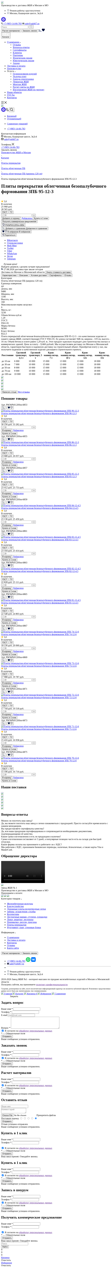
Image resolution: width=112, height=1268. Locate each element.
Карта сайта (13, 948)
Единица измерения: (11, 283)
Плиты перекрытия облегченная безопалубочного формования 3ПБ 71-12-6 (39, 729)
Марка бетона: (8, 325)
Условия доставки (39, 275)
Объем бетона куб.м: (11, 315)
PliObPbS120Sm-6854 (14, 225)
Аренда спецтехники (23, 79)
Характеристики (9, 275)
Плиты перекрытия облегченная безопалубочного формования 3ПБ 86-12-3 (39, 445)
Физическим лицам (22, 58)
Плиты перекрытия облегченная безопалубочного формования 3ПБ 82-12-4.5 (39, 571)
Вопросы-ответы (21, 47)
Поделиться (9, 235)
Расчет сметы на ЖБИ (24, 87)
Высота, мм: (7, 299)
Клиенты (17, 52)
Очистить (6, 1260)
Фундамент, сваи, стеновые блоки (24, 927)
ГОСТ (4, 212)
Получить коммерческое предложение (19, 221)
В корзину (6, 430)
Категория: (6, 278)
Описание (23, 275)
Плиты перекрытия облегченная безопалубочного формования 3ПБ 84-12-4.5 (39, 508)
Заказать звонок (30, 31)
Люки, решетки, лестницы (20, 919)
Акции (16, 63)
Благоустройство (15, 906)
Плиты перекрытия (16, 925)
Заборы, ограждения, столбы (21, 911)
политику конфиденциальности (52, 984)
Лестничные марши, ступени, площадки (27, 917)
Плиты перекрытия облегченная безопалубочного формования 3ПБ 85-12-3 (39, 476)
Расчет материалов (11, 31)
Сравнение (60, 993)
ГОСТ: (4, 320)
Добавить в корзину (11, 218)
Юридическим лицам (23, 60)
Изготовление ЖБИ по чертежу (28, 89)
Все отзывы (24, 392)
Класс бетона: (8, 331)
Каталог (19, 993)
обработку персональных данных (35, 1031)
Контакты (12, 97)
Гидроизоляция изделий (25, 74)
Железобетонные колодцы (20, 903)
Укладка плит (19, 76)
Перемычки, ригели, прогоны (22, 922)
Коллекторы (13, 914)
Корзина (31, 993)
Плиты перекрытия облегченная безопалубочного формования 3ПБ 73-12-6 (39, 666)
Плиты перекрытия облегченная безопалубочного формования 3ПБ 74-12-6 (39, 634)
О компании (13, 42)
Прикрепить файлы (46, 1115)
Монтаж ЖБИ (20, 84)
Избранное (46, 993)
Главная (8, 993)
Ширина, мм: (7, 294)
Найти (5, 1247)
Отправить (7, 1121)
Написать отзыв (9, 392)
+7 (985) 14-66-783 (12, 23)
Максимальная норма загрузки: (16, 304)
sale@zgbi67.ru (31, 23)
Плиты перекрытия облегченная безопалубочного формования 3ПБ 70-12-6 (39, 760)
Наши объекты (14, 92)
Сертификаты (20, 50)
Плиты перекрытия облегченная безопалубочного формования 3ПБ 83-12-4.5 (39, 539)
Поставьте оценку (10, 1118)
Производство (14, 68)
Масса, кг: (6, 310)
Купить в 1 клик (41, 218)
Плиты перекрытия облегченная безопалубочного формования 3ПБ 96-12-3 (39, 413)
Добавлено (27, 218)
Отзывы (17, 44)
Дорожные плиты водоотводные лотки (26, 909)
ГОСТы (11, 95)
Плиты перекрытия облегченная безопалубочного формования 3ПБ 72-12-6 (39, 697)
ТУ (11, 212)
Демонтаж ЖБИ (21, 81)
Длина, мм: (6, 288)
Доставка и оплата (16, 66)
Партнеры (18, 55)
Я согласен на (28, 1031)
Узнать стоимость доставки (58, 272)
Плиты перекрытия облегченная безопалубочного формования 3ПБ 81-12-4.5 (39, 603)
